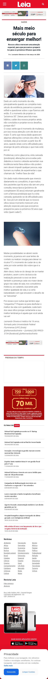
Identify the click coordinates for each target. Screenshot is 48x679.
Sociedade (36, 563)
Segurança (36, 561)
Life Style (21, 566)
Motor (20, 573)
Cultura (6, 573)
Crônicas (7, 571)
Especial (21, 558)
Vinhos (34, 571)
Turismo (35, 568)
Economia (21, 548)
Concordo (11, 672)
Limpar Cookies (28, 672)
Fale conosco (8, 583)
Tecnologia (36, 566)
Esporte (20, 561)
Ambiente (7, 543)
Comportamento (9, 566)
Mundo (34, 543)
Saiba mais (8, 666)
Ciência (6, 561)
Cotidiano (7, 568)
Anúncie (7, 586)
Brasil (6, 556)
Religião (35, 556)
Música (34, 545)
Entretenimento (23, 553)
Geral (20, 563)
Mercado (21, 568)
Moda (20, 571)
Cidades (7, 558)
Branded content (10, 553)
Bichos (6, 551)
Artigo (6, 545)
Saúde (17, 425)
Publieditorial (36, 553)
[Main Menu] (4, 4)
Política (34, 551)
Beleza (6, 548)
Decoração (22, 543)
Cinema (6, 563)
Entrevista (21, 556)
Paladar (35, 548)
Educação (21, 551)
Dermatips (21, 545)
